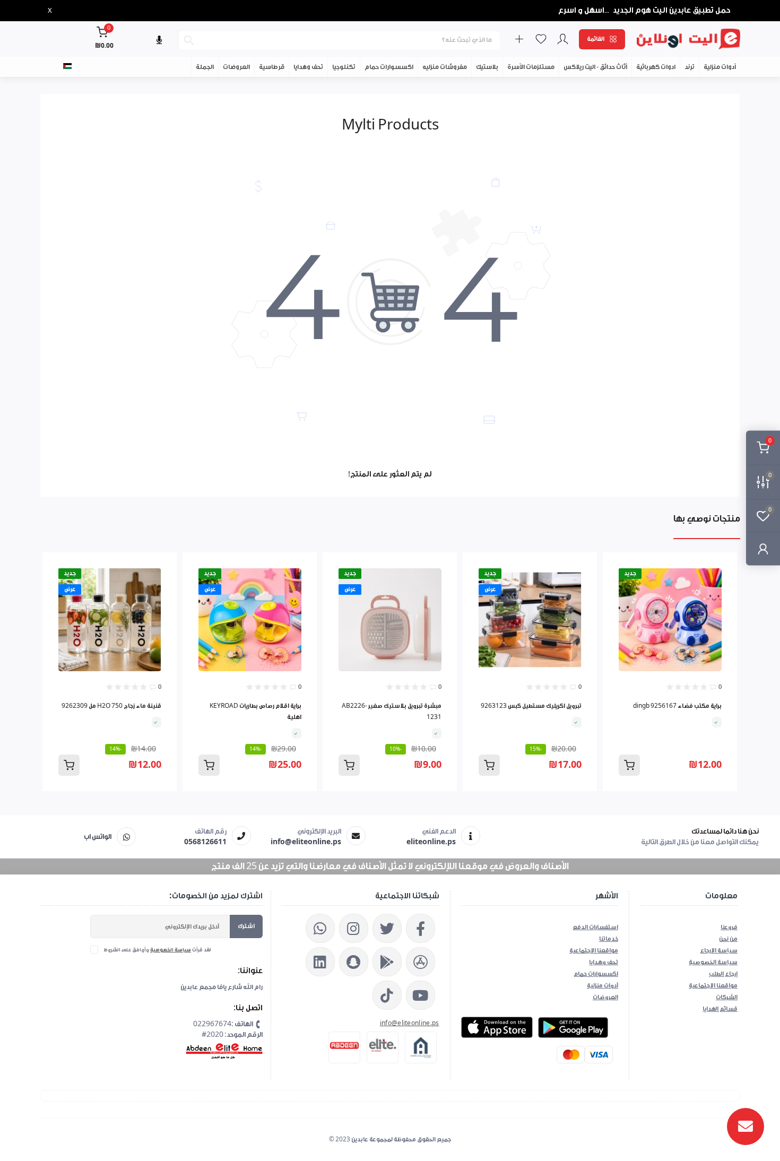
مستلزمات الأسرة (530, 67)
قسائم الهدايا (720, 1009)
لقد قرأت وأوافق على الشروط (157, 949)
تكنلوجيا (344, 67)
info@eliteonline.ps (409, 1023)
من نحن (728, 938)
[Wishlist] (722, 568)
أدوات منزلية (720, 67)
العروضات (236, 67)
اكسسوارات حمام (389, 67)
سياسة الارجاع (719, 950)
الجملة (205, 67)
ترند (689, 67)
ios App (497, 1027)
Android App (574, 1027)
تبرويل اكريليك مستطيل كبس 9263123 (531, 706)
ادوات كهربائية (655, 67)
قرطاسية (271, 67)
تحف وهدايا (308, 67)
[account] (763, 548)
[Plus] (628, 807)
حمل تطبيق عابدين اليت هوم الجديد (671, 10)
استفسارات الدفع (595, 927)
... (607, 11)
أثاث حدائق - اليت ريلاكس (595, 67)
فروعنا (729, 927)
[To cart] (629, 765)
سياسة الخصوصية (170, 949)
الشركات (727, 997)
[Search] (189, 40)
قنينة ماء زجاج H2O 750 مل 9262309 (111, 706)
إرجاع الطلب (723, 974)
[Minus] (712, 807)
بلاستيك (487, 67)
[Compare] (722, 588)
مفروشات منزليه (444, 67)
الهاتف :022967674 (223, 1024)
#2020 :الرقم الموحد (232, 1034)
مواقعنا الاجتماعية (593, 950)
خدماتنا (608, 938)
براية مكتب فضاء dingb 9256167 (677, 706)
